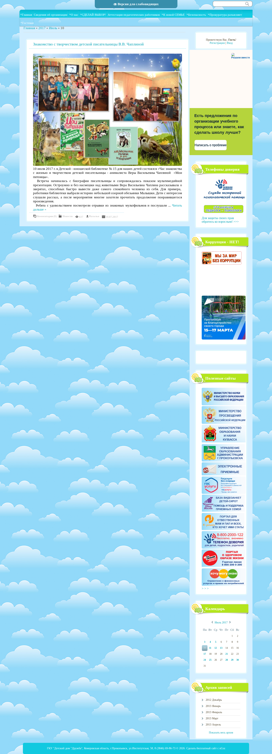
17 (205, 654)
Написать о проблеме (211, 145)
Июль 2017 (221, 622)
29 (232, 660)
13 (221, 648)
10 (205, 648)
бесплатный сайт (207, 748)
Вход (230, 42)
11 (210, 648)
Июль (53, 28)
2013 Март (212, 718)
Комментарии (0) (47, 216)
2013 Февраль (214, 712)
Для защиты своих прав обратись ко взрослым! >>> (220, 219)
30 (237, 660)
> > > (205, 588)
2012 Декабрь (214, 699)
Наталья (94, 216)
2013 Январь (213, 706)
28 (226, 660)
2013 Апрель (213, 724)
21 (226, 654)
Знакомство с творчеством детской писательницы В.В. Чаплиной (88, 44)
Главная (29, 28)
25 (210, 660)
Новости (67, 216)
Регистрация (217, 42)
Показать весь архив (221, 732)
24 (205, 660)
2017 (42, 28)
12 (215, 648)
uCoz (222, 748)
